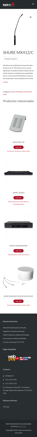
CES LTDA (22, 426)
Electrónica (16, 201)
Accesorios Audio (20, 151)
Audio (13, 92)
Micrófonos (20, 92)
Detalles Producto (11, 59)
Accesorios (10, 151)
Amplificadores (12, 254)
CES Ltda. (6, 407)
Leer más (18, 147)
